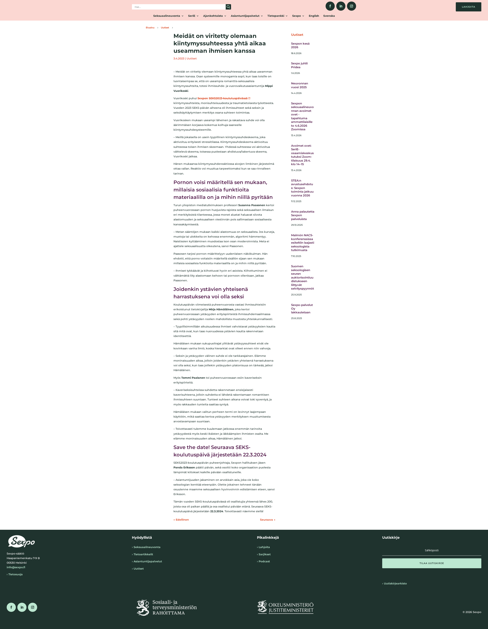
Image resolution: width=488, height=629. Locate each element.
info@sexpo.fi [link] (16, 567)
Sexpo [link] (296, 16)
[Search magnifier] (228, 7)
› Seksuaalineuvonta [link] (146, 547)
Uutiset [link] (192, 58)
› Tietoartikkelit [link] (142, 554)
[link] (330, 6)
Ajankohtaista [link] (213, 16)
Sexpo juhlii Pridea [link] (299, 65)
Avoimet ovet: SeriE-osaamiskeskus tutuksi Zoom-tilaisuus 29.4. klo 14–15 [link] (302, 155)
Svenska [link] (329, 16)
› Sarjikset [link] (264, 554)
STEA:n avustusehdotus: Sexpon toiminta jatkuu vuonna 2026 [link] (302, 188)
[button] (431, 563)
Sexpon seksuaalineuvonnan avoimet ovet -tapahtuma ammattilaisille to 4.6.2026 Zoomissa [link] (302, 116)
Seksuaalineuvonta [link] (166, 16)
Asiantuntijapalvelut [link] (245, 16)
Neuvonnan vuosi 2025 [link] (299, 85)
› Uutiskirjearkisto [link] (394, 583)
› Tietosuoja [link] (15, 574)
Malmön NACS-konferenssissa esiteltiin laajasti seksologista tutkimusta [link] (302, 242)
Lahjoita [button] (468, 6)
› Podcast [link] (263, 561)
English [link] (314, 16)
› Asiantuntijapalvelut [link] (147, 561)
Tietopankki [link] (275, 16)
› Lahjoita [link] (263, 547)
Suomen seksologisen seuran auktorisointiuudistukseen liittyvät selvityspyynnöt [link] (302, 277)
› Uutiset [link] (138, 568)
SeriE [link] (191, 16)
